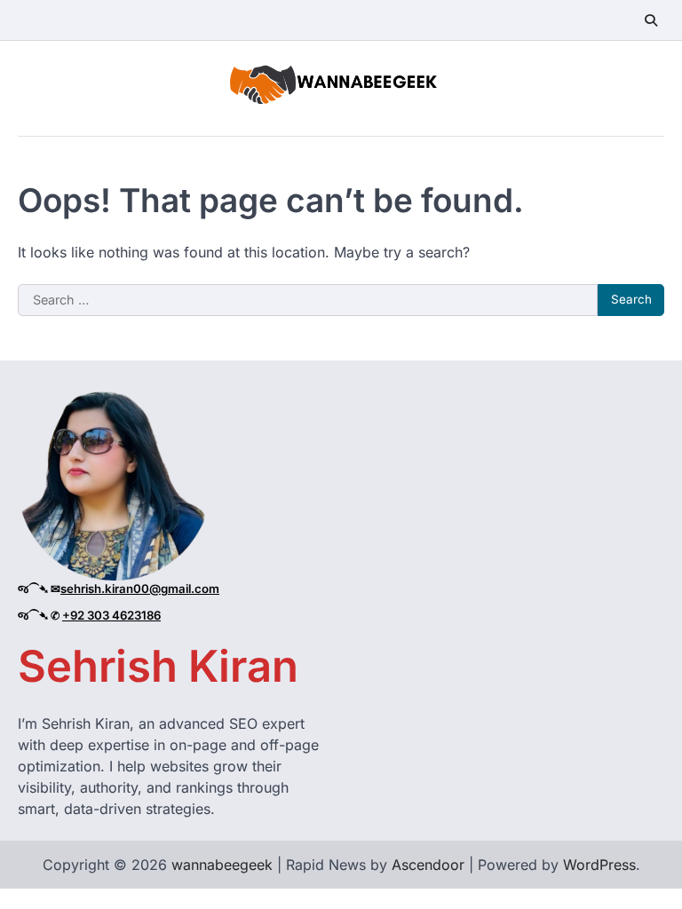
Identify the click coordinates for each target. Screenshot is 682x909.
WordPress (599, 864)
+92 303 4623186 (111, 615)
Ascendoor (428, 864)
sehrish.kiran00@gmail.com (139, 588)
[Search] (651, 20)
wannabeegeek (222, 864)
